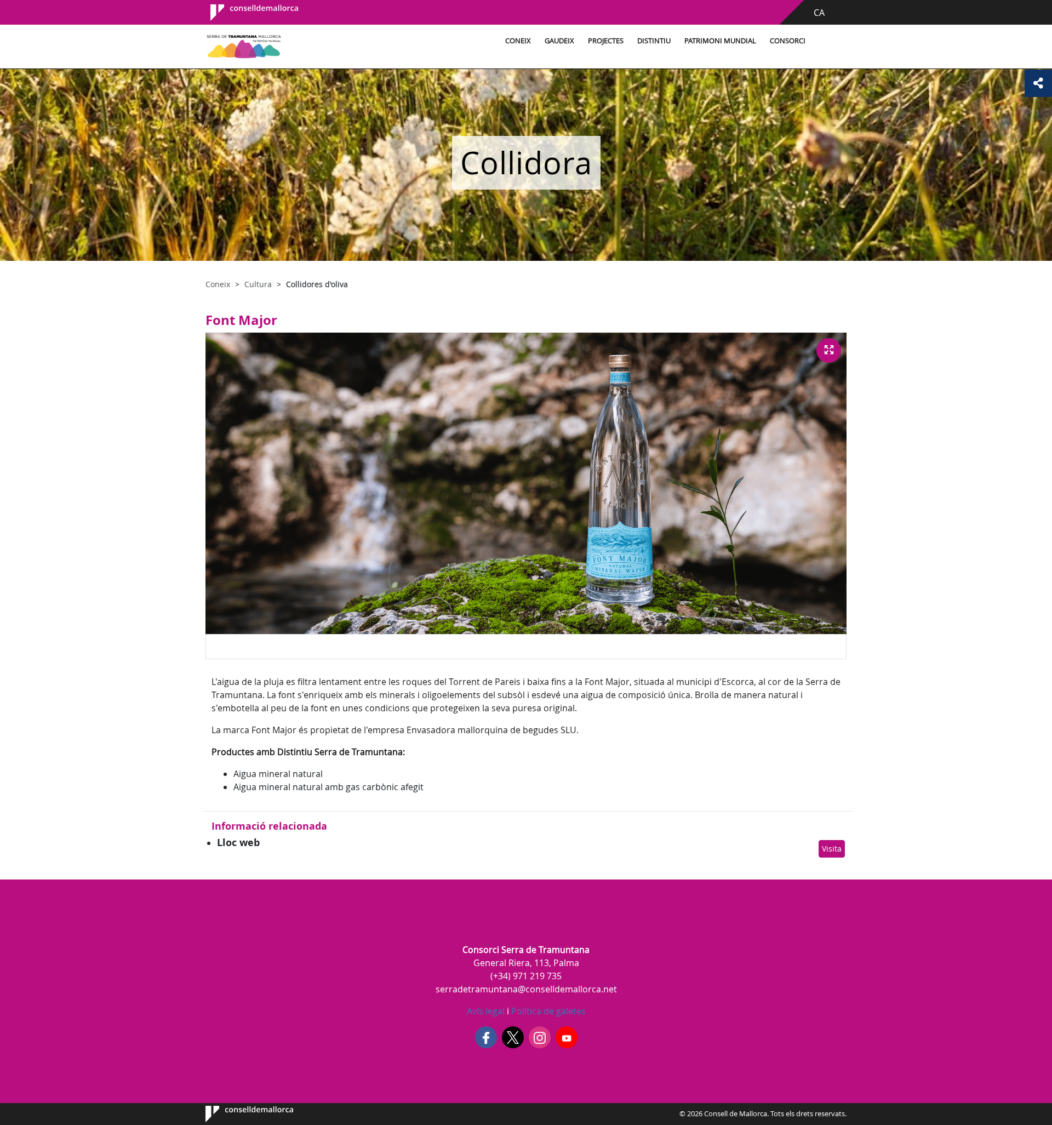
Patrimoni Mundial (720, 40)
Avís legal (486, 1011)
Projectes (606, 40)
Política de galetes (547, 1011)
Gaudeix (559, 40)
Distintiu (654, 40)
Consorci (787, 40)
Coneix (518, 40)
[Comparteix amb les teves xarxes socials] (1038, 83)
